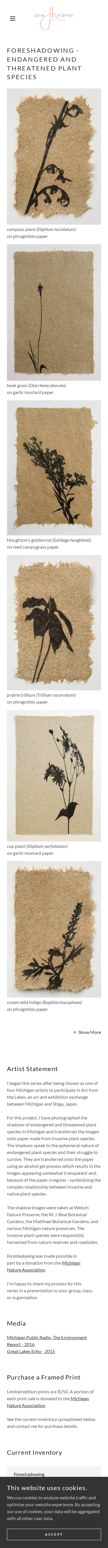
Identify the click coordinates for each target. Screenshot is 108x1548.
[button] (14, 18)
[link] (54, 18)
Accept (54, 1534)
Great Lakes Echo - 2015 (31, 1351)
